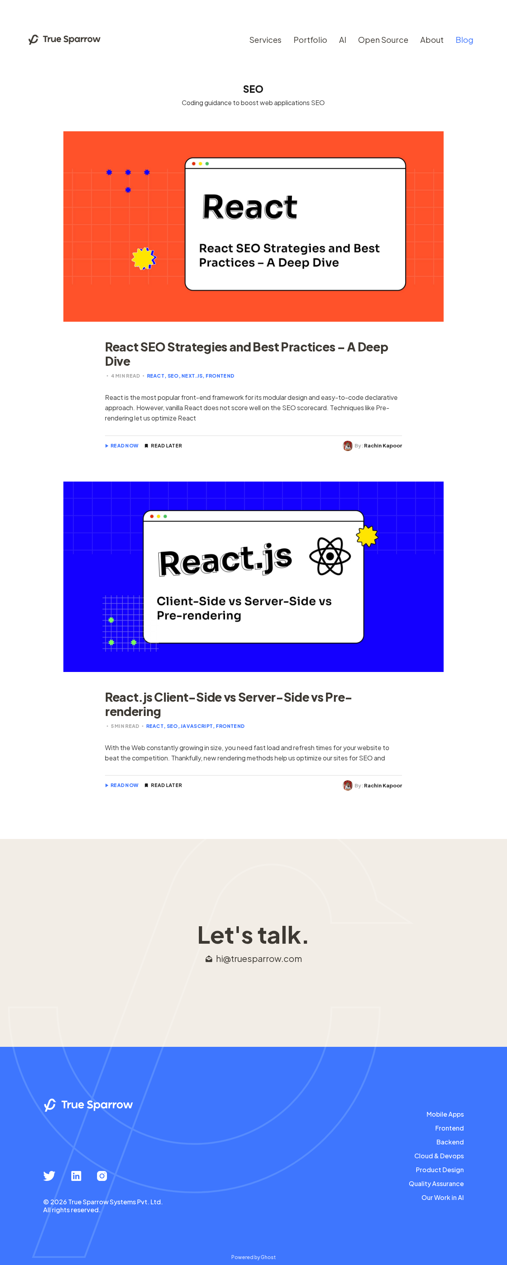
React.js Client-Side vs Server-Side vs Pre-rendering (229, 704)
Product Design (440, 1170)
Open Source (383, 39)
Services (265, 39)
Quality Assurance (436, 1184)
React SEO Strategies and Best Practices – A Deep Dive (247, 354)
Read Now (124, 445)
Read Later (166, 445)
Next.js (191, 376)
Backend (450, 1142)
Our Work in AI (442, 1198)
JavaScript (197, 726)
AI (342, 39)
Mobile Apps (445, 1114)
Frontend (220, 376)
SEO (173, 376)
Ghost (268, 1257)
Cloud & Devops (439, 1156)
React (156, 376)
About (432, 39)
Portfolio (310, 39)
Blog (464, 39)
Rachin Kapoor (383, 445)
